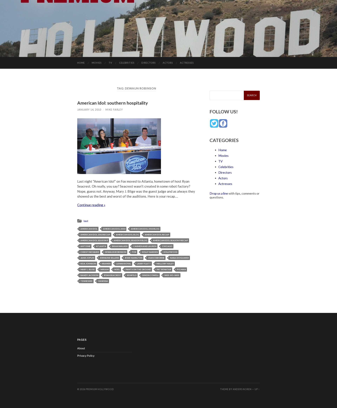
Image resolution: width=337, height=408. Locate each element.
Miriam (104, 269)
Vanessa (103, 281)
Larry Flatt (144, 263)
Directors (148, 62)
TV (110, 62)
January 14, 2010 (89, 109)
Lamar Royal (123, 263)
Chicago (167, 246)
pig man (181, 269)
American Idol (88, 228)
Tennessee (86, 281)
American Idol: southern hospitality (112, 102)
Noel (117, 269)
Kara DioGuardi (179, 257)
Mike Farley (114, 109)
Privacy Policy (85, 355)
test (86, 221)
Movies (97, 62)
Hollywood (170, 252)
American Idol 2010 (114, 228)
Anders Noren (242, 389)
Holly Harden (150, 252)
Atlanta (101, 246)
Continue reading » (91, 205)
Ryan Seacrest (112, 275)
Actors (168, 62)
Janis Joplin (87, 257)
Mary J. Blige (87, 269)
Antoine (85, 246)
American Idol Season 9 (94, 240)
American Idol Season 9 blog (130, 240)
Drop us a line (219, 193)
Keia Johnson (88, 263)
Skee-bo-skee (171, 275)
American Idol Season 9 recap (170, 240)
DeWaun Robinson (115, 252)
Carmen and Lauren (144, 246)
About (81, 348)
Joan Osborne (156, 257)
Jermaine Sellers (109, 257)
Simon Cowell (150, 275)
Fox (134, 252)
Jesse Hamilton (133, 257)
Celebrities (126, 62)
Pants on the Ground (138, 269)
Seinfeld (132, 275)
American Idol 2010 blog (145, 228)
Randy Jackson (89, 275)
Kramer (106, 263)
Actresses (187, 62)
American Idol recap (157, 234)
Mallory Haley (165, 263)
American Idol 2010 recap (95, 234)
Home (81, 62)
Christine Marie (89, 252)
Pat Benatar (164, 269)
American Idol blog (127, 234)
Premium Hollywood (100, 389)
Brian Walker (120, 246)
